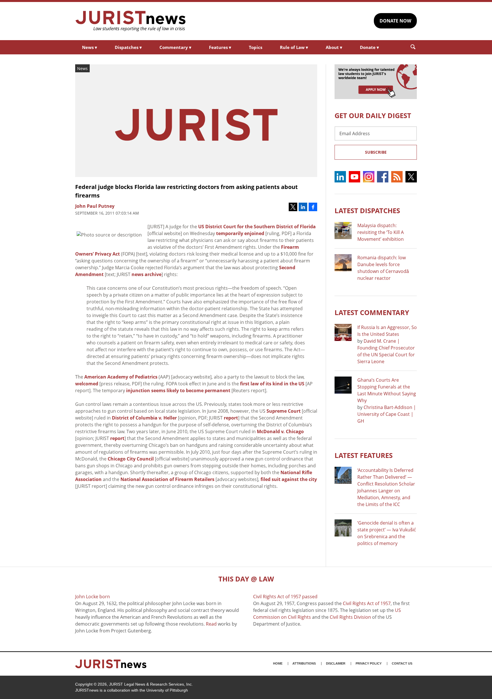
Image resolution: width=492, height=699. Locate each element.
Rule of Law (294, 47)
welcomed (86, 384)
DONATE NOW (395, 21)
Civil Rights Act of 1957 (367, 603)
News (89, 47)
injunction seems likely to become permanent (178, 390)
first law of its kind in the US (272, 384)
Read (211, 624)
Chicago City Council (131, 459)
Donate (369, 47)
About (334, 47)
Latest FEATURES (364, 455)
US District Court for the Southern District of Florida (257, 226)
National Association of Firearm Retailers (167, 479)
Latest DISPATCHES (367, 210)
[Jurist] (130, 21)
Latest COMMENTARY (372, 312)
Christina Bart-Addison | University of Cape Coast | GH (386, 414)
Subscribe (376, 152)
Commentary (175, 47)
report (231, 418)
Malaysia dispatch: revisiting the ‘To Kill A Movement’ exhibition (380, 232)
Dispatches (128, 47)
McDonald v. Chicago (280, 431)
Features (220, 47)
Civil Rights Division (350, 617)
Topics (255, 47)
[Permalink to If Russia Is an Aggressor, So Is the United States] (343, 332)
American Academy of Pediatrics (120, 377)
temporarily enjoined (240, 233)
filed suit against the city (289, 479)
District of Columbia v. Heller (144, 418)
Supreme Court (283, 411)
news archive (146, 274)
